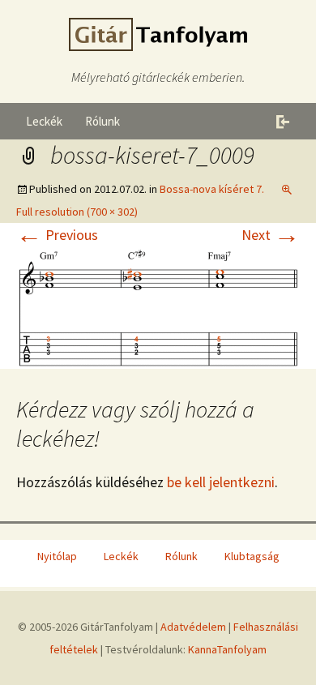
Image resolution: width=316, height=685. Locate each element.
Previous (57, 234)
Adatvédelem (193, 626)
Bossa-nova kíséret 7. (212, 189)
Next (270, 234)
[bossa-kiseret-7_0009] (158, 306)
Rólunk (102, 121)
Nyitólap (57, 556)
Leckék (44, 121)
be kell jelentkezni (221, 482)
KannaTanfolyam (227, 649)
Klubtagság (252, 556)
